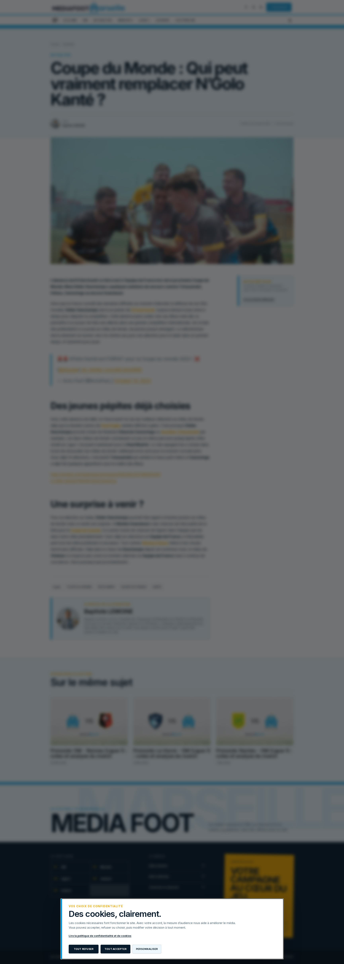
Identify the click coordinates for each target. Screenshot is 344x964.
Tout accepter (115, 948)
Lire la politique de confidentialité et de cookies (100, 935)
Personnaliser (147, 948)
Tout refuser (84, 948)
